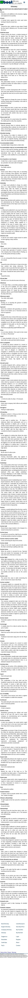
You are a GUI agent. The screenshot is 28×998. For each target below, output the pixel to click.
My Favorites (19, 929)
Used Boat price (20, 923)
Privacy (9, 952)
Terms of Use (3, 952)
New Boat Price (20, 926)
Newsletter (4, 939)
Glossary (3, 932)
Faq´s (2, 945)
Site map (14, 952)
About (17, 942)
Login (17, 936)
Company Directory (6, 929)
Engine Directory (5, 926)
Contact (18, 945)
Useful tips (4, 942)
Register (18, 939)
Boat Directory (5, 923)
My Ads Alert (19, 932)
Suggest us (4, 936)
